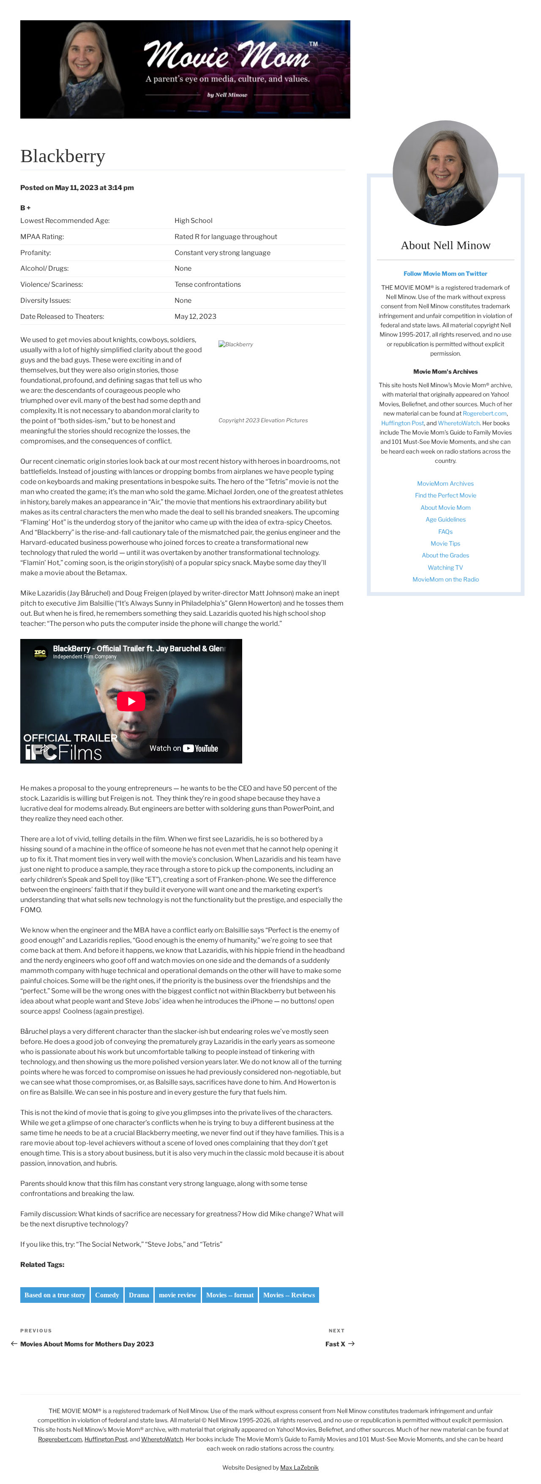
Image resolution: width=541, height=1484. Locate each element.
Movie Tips (445, 543)
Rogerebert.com (485, 413)
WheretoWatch (459, 423)
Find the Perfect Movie (445, 495)
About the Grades (445, 555)
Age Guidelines (446, 519)
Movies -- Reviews (289, 1295)
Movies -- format (230, 1295)
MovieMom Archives (445, 483)
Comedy (107, 1295)
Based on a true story (55, 1295)
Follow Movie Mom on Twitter (445, 273)
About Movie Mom (446, 507)
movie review (178, 1295)
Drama (139, 1295)
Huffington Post (402, 423)
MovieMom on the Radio (446, 579)
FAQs (445, 531)
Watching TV (445, 567)
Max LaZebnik (299, 1467)
